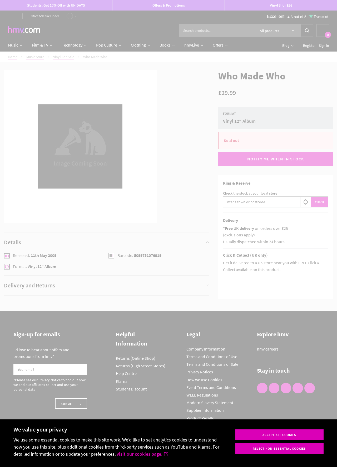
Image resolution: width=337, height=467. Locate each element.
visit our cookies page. (139, 454)
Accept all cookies (279, 435)
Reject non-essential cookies (279, 448)
